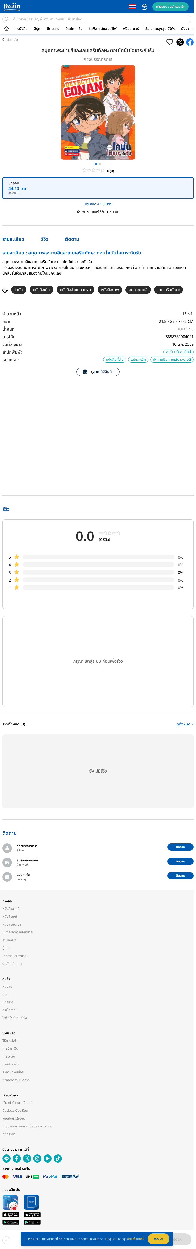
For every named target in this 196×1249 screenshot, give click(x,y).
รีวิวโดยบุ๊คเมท (12, 963)
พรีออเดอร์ (131, 29)
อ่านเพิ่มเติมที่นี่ (135, 1239)
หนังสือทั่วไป (115, 359)
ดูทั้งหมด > (185, 724)
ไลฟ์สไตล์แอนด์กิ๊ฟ (103, 29)
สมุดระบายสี (138, 290)
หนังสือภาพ (110, 290)
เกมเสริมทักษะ (169, 290)
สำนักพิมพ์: (12, 352)
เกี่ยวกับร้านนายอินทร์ (16, 1102)
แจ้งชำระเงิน (10, 1064)
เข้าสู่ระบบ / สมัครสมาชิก (170, 7)
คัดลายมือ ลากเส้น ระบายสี (172, 359)
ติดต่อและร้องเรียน (15, 1110)
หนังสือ (22, 29)
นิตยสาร (53, 29)
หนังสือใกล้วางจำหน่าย (17, 932)
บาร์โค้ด (9, 337)
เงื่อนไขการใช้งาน (13, 1118)
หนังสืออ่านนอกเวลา (75, 290)
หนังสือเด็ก (41, 290)
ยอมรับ (158, 1239)
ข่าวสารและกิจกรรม (15, 955)
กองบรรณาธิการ (98, 59)
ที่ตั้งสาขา (8, 1134)
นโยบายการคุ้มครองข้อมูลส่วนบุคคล (26, 1126)
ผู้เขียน (6, 948)
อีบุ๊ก (37, 29)
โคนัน (19, 290)
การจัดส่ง (8, 1056)
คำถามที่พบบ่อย (13, 1072)
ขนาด (7, 321)
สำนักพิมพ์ (9, 940)
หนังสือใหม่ (9, 916)
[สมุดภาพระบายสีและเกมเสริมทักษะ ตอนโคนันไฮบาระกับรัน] (180, 42)
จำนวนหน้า (11, 314)
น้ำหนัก (8, 329)
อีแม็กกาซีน (74, 29)
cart (144, 7)
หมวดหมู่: (10, 360)
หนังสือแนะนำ (11, 924)
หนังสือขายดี (11, 908)
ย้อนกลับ (12, 39)
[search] (7, 19)
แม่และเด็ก (138, 359)
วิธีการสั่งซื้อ (10, 1040)
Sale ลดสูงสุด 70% (160, 29)
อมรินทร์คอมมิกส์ (178, 352)
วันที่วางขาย (12, 344)
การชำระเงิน (10, 1048)
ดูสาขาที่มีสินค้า (102, 372)
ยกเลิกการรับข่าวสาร (16, 1080)
